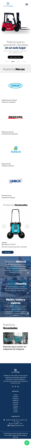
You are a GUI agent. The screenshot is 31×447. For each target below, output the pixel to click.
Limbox (15, 411)
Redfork (15, 408)
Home (15, 395)
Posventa (15, 402)
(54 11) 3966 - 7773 (16, 423)
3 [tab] (19, 62)
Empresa (15, 396)
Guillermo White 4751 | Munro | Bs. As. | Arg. (16, 421)
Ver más (7, 252)
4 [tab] (25, 62)
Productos (15, 398)
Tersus (15, 410)
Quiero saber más (15, 57)
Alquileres (15, 400)
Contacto (15, 404)
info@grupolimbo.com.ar (16, 425)
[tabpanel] (15, 36)
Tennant (15, 406)
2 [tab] (13, 62)
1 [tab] (8, 62)
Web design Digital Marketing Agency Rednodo (16, 436)
